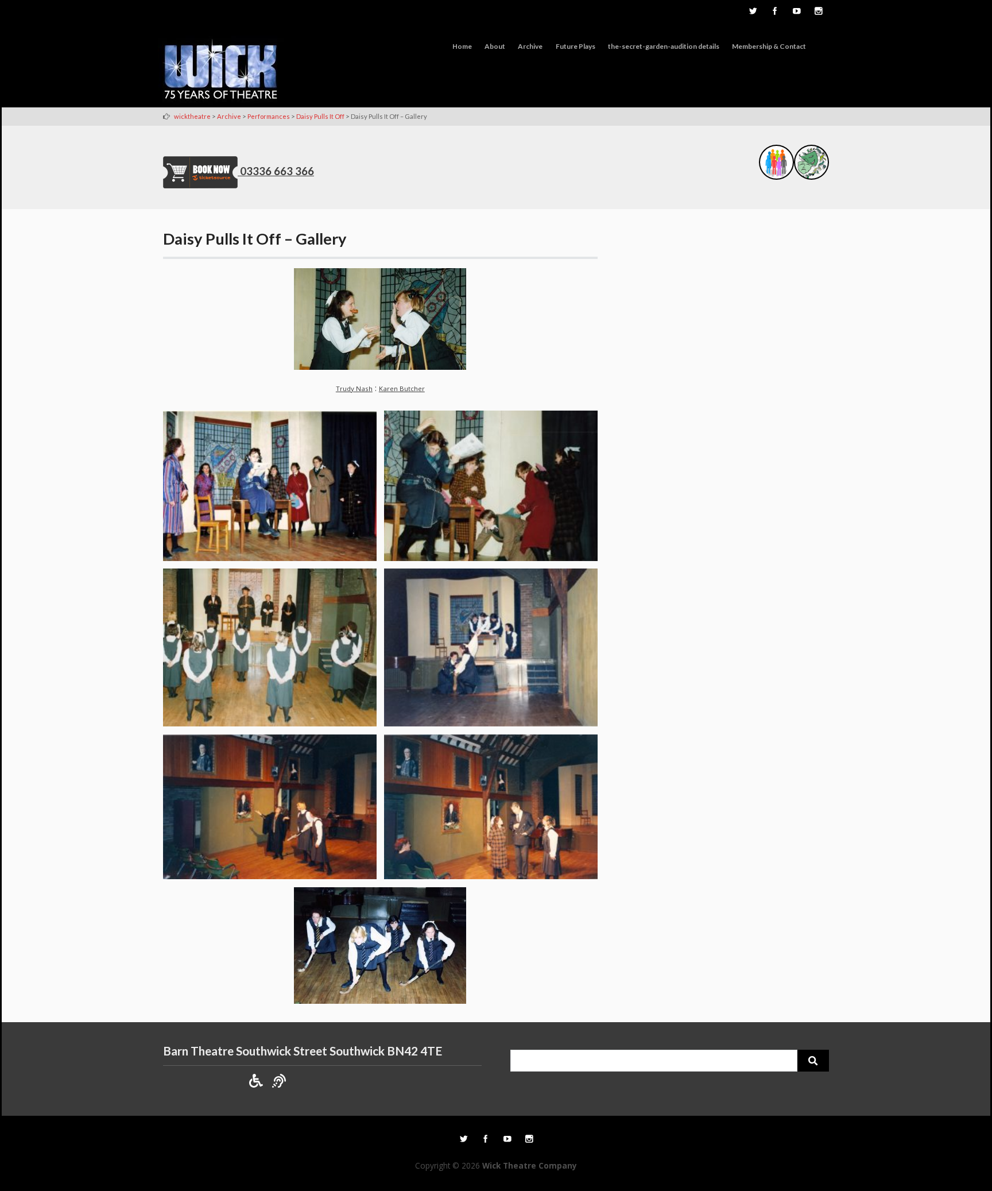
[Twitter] (752, 12)
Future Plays (575, 46)
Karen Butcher (402, 388)
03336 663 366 (277, 171)
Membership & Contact (769, 46)
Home (462, 46)
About (495, 46)
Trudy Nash (354, 388)
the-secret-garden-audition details (663, 46)
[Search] (813, 1061)
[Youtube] (796, 12)
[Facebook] (774, 12)
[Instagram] (818, 12)
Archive (530, 46)
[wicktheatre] (221, 71)
